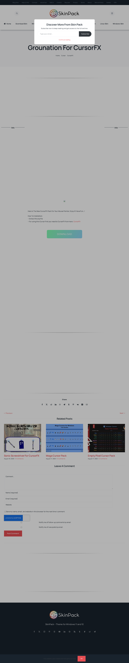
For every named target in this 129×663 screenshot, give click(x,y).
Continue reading (64, 40)
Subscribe (85, 34)
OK (81, 658)
